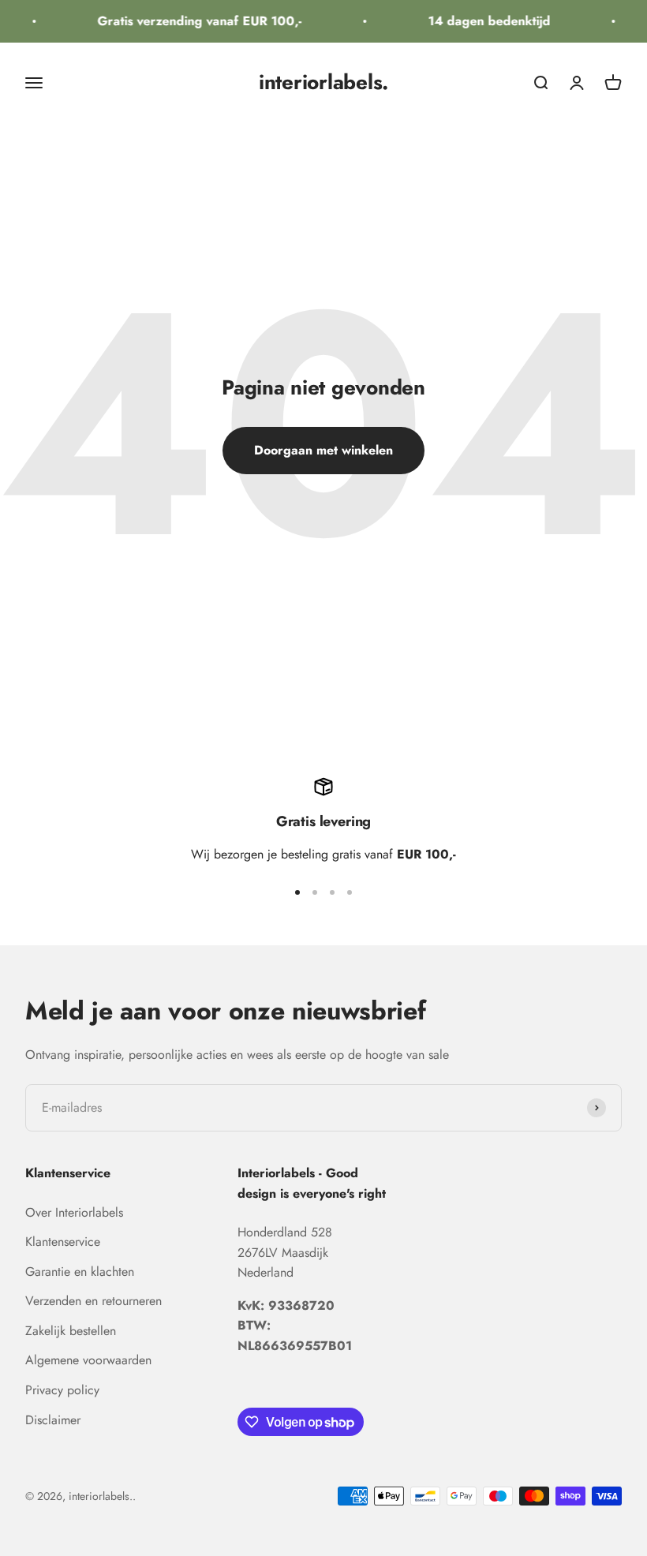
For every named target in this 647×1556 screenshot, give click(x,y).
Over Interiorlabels (74, 1212)
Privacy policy (62, 1390)
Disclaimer (52, 1420)
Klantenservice (62, 1241)
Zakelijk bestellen (70, 1331)
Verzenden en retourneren (93, 1301)
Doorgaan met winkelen (323, 450)
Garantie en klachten (79, 1271)
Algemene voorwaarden (88, 1360)
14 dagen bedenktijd (485, 21)
